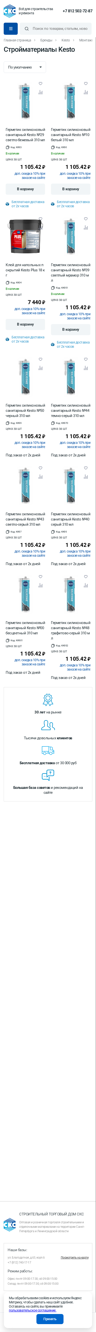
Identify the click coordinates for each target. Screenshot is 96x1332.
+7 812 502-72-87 (77, 11)
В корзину (25, 189)
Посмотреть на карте (75, 1257)
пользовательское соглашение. (32, 1310)
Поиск (27, 29)
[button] (13, 147)
